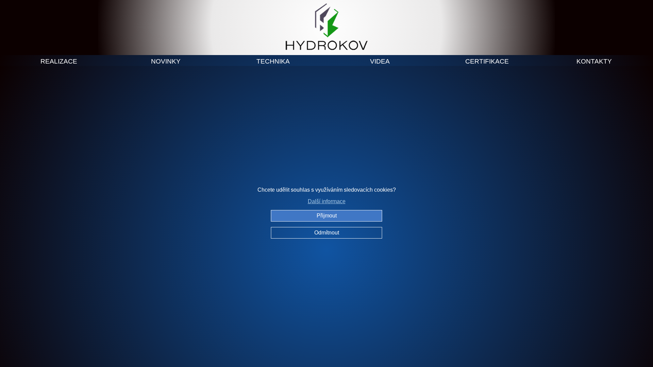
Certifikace (487, 61)
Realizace (58, 61)
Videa (380, 61)
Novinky (166, 61)
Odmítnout (326, 232)
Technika (273, 61)
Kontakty (594, 61)
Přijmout (327, 216)
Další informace (327, 201)
